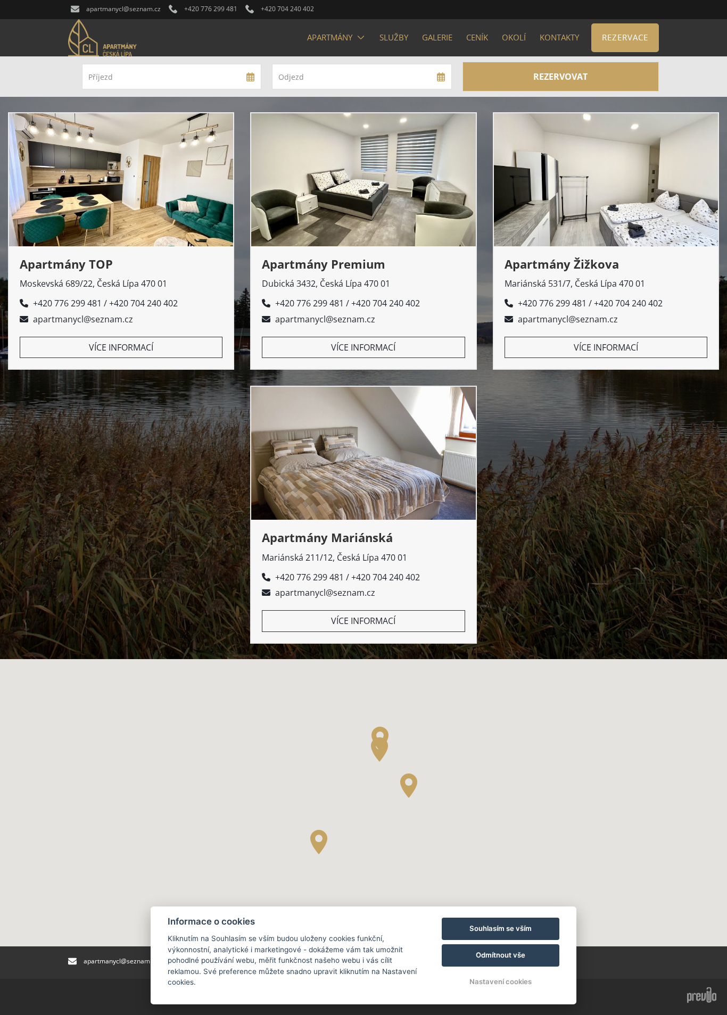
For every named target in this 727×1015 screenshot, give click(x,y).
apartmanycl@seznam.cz (83, 319)
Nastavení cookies (500, 981)
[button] (409, 785)
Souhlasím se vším (500, 928)
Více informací (121, 347)
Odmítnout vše (500, 955)
